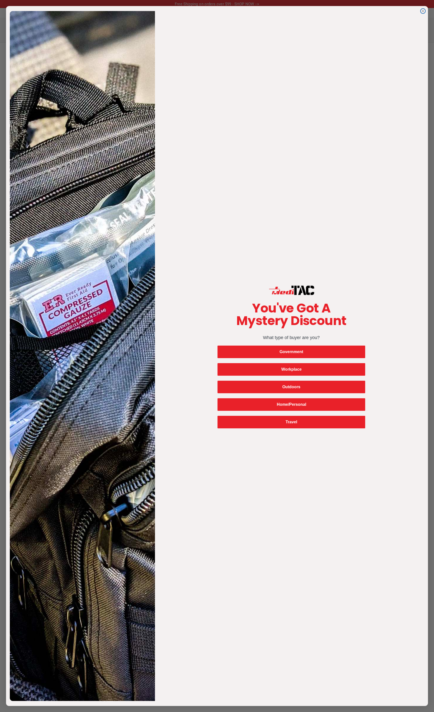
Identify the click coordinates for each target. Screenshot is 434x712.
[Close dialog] (422, 11)
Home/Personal (291, 404)
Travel (291, 422)
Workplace (291, 369)
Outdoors (291, 387)
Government (291, 352)
